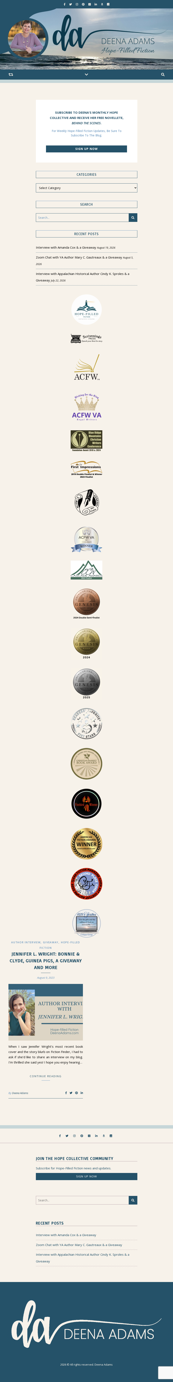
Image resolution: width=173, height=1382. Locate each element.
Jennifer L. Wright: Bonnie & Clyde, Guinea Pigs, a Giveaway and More (46, 960)
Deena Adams (20, 1093)
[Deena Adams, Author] (86, 38)
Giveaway (50, 942)
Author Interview (26, 942)
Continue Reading (46, 1076)
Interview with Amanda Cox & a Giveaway (66, 247)
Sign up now (86, 149)
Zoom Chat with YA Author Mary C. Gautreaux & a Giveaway (79, 257)
